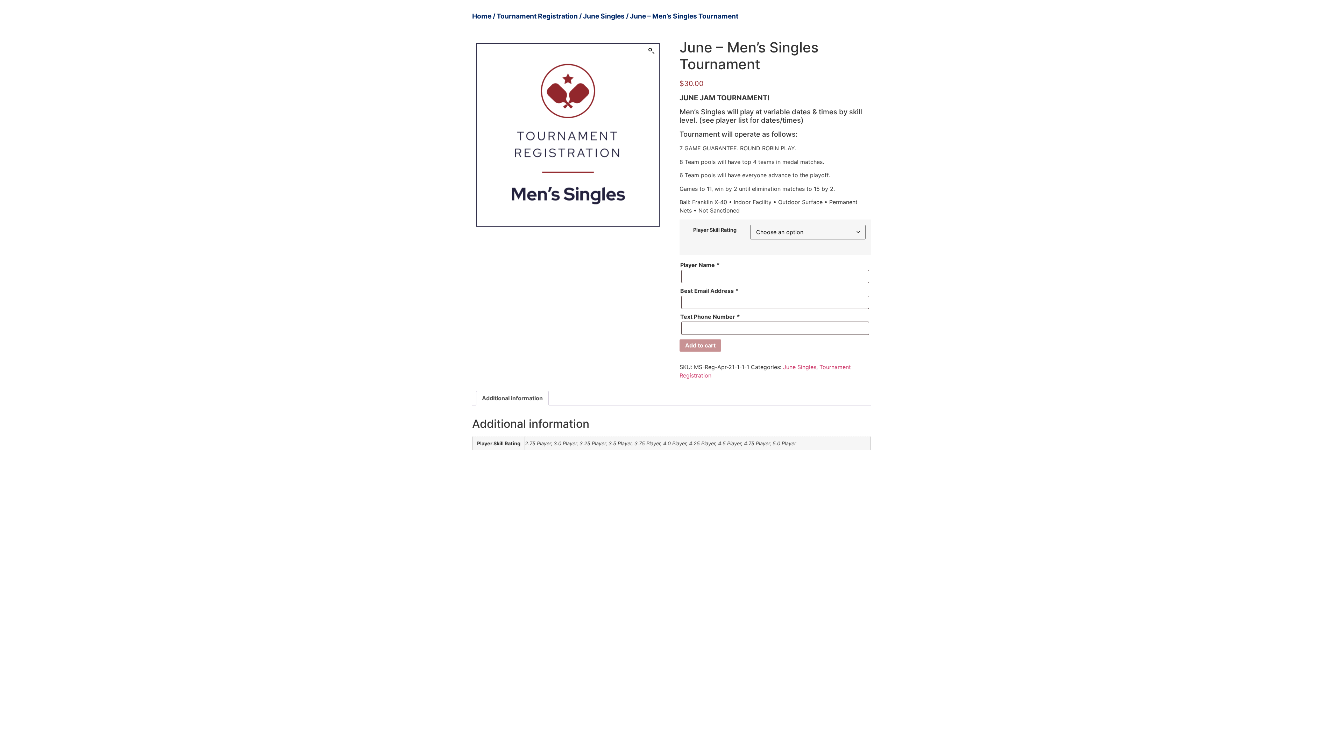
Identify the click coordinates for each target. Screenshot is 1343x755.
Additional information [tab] (512, 398)
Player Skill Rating (715, 230)
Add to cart (700, 345)
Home (481, 16)
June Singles (604, 16)
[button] (651, 51)
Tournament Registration (537, 16)
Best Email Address (709, 291)
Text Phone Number (710, 316)
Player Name (699, 265)
